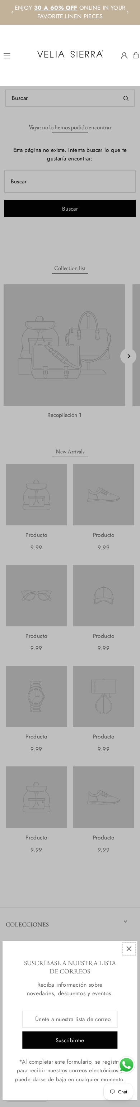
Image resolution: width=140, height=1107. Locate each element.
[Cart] (136, 55)
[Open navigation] (15, 54)
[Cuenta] (124, 55)
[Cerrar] (129, 949)
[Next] (127, 12)
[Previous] (12, 12)
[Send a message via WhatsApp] (126, 1065)
